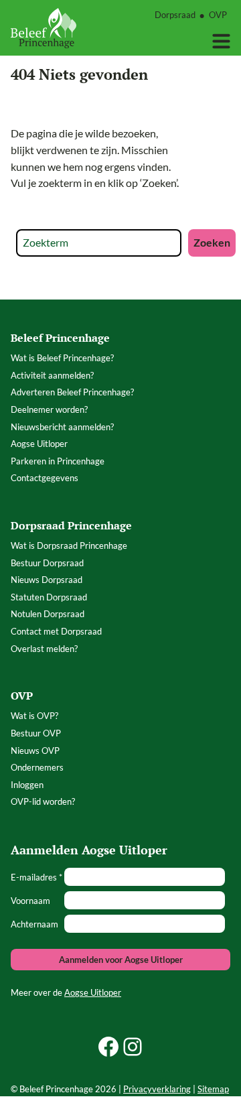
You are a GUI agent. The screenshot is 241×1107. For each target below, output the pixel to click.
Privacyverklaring (157, 1089)
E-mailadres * (36, 877)
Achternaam (34, 924)
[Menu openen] (221, 41)
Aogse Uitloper (92, 992)
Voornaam (30, 900)
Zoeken (211, 242)
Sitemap (213, 1089)
